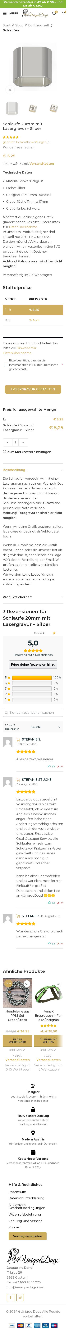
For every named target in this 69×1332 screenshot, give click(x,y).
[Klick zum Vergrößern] (10, 89)
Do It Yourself (38, 25)
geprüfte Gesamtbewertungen (25, 142)
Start (7, 25)
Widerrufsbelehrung (25, 1214)
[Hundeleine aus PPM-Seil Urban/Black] (17, 993)
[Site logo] (35, 13)
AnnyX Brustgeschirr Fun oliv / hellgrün (48, 1016)
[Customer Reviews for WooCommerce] (53, 633)
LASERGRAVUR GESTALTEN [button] (33, 389)
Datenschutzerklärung (26, 1198)
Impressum (17, 1192)
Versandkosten (42, 163)
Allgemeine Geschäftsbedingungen (27, 1206)
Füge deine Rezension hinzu (33, 664)
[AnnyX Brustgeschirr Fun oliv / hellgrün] (48, 993)
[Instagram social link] (20, 1297)
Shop (19, 25)
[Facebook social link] (10, 1297)
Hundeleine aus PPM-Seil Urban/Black (18, 1016)
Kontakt (15, 1227)
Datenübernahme (23, 227)
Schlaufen (11, 30)
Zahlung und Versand (26, 1221)
